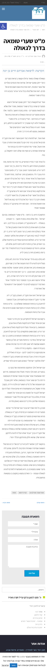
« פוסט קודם (41, 503)
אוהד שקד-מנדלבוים (37, 493)
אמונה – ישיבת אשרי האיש (31, 621)
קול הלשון (38, 615)
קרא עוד (5, 665)
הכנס (26, 3)
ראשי (43, 30)
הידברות (38, 624)
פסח (14, 493)
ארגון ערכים (37, 618)
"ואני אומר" (35, 30)
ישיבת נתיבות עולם (34, 627)
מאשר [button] (13, 665)
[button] (3, 26)
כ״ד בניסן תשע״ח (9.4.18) (14, 56)
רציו (36, 611)
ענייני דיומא (23, 493)
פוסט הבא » (6, 503)
